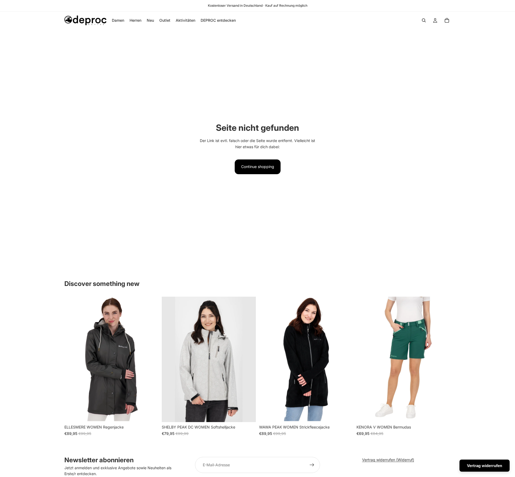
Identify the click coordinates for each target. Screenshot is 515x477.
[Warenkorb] (447, 20)
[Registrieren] (312, 465)
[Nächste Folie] (150, 359)
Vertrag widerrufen (484, 465)
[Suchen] (424, 20)
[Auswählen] (150, 414)
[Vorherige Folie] (72, 359)
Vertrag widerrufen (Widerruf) (388, 459)
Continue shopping (257, 166)
